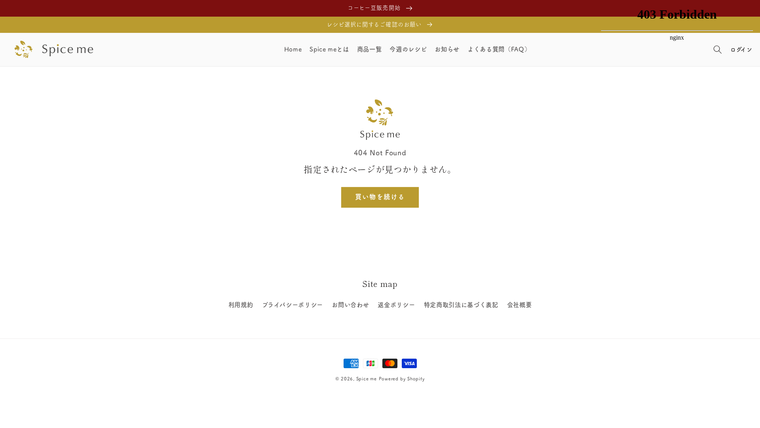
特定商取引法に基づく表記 (461, 305)
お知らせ (447, 49)
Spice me (366, 378)
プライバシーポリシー (292, 305)
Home (293, 49)
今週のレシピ (408, 49)
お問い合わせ (350, 305)
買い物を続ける (380, 196)
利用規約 (240, 305)
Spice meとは (329, 49)
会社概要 (519, 305)
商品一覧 (369, 49)
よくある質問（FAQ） (498, 49)
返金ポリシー (396, 305)
